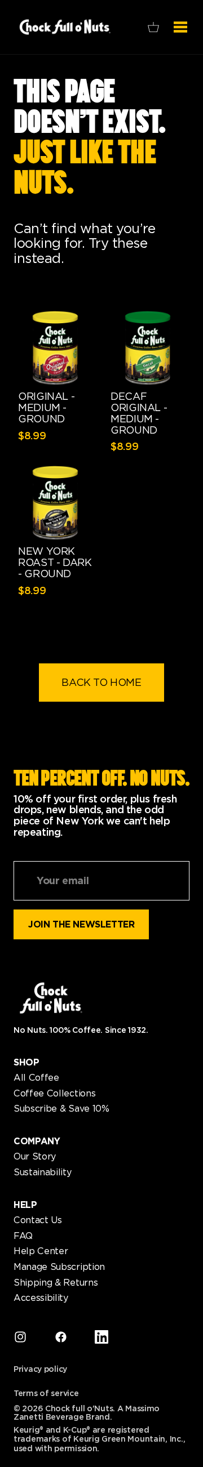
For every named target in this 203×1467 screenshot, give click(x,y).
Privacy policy (40, 1369)
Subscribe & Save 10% (61, 1109)
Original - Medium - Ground (46, 407)
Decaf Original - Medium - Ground (139, 413)
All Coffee (36, 1078)
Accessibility (41, 1298)
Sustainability (43, 1172)
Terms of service (46, 1393)
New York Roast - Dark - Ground (55, 562)
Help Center (41, 1251)
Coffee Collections (54, 1094)
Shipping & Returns (56, 1283)
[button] (153, 27)
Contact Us (38, 1220)
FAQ (23, 1236)
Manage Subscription (59, 1267)
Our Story (35, 1157)
